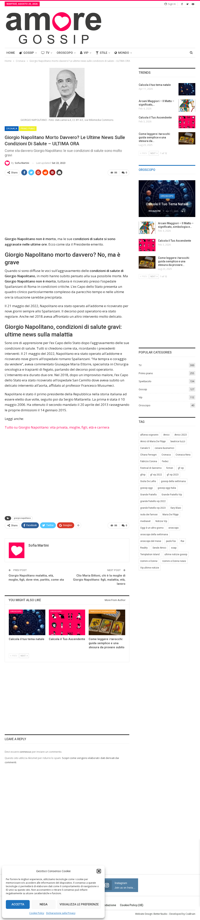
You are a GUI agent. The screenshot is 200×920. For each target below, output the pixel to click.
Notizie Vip (161, 521)
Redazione (109, 905)
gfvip (142, 474)
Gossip (28, 53)
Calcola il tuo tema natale (167, 204)
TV (47, 53)
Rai (182, 541)
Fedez (165, 461)
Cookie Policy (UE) (131, 905)
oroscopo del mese (150, 541)
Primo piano (28, 128)
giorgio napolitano (22, 518)
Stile (103, 53)
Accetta (18, 904)
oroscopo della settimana (154, 534)
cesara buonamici (164, 448)
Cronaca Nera (183, 454)
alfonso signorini (149, 434)
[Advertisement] (67, 206)
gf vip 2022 (156, 474)
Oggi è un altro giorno (151, 527)
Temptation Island (150, 554)
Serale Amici (159, 547)
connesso (25, 751)
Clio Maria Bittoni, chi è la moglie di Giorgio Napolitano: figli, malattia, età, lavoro (99, 580)
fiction (169, 468)
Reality (144, 547)
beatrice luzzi (178, 441)
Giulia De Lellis (148, 481)
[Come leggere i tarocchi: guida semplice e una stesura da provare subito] (107, 622)
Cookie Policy (36, 913)
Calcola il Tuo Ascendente (174, 240)
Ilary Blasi (176, 508)
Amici (166, 434)
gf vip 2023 (173, 474)
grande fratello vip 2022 (153, 501)
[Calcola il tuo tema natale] (27, 622)
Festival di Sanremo (151, 468)
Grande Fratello (148, 494)
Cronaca (11, 128)
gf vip (181, 468)
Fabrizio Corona (148, 461)
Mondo (123, 53)
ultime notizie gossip (175, 554)
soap (173, 547)
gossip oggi (146, 488)
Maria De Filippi (170, 514)
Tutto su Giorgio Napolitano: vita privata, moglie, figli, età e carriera (57, 427)
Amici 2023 (180, 434)
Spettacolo (145, 381)
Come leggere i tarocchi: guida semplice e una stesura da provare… (174, 261)
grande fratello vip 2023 (153, 508)
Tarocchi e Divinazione (102, 611)
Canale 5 (145, 448)
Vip (86, 53)
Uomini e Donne (148, 561)
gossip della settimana (173, 481)
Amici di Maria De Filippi (153, 441)
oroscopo (173, 527)
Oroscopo (65, 53)
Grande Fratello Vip (172, 494)
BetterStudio (160, 914)
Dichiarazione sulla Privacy (60, 913)
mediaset (145, 521)
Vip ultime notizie (149, 567)
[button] (99, 871)
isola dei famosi (149, 514)
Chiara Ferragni (148, 454)
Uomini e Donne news (174, 561)
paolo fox (171, 541)
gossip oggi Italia (167, 488)
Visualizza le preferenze (79, 904)
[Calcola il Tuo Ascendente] (67, 622)
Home (10, 53)
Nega (43, 904)
